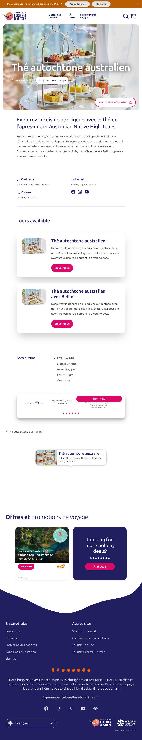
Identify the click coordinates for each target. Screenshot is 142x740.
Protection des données (21, 645)
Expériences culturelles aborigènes (69, 697)
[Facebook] (46, 708)
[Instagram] (58, 708)
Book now (99, 399)
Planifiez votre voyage (88, 16)
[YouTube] (83, 708)
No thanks (101, 4)
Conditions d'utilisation (21, 652)
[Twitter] (71, 708)
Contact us (13, 631)
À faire (72, 16)
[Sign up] (133, 16)
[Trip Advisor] (95, 708)
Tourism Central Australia (88, 652)
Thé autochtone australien (78, 241)
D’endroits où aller (55, 16)
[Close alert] (138, 4)
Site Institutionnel (84, 631)
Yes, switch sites (78, 4)
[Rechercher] (126, 16)
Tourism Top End (83, 645)
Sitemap (11, 658)
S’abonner (12, 638)
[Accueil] (14, 16)
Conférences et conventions (90, 638)
